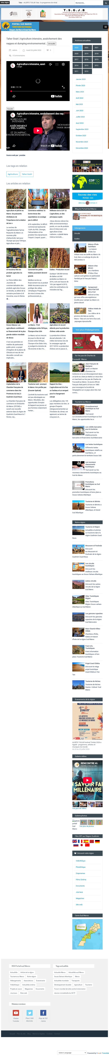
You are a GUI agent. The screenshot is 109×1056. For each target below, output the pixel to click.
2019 (86, 54)
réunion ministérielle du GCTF (64, 993)
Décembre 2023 (82, 148)
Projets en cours (16, 989)
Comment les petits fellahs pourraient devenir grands (37, 273)
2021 (96, 48)
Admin (14, 50)
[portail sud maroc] (18, 26)
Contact (57, 1034)
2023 (76, 48)
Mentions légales (39, 1034)
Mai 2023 (79, 104)
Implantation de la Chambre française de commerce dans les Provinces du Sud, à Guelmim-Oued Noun (14, 390)
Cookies (49, 1034)
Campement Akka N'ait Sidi (93, 288)
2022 (86, 48)
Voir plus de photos (86, 826)
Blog (29, 1034)
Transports (75, 981)
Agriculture (13, 174)
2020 (76, 54)
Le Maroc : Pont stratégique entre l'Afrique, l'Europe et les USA (38, 328)
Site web (79, 905)
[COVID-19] (87, 200)
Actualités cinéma (28, 985)
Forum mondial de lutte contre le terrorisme (69, 989)
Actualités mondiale (61, 981)
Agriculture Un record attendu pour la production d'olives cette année (59, 328)
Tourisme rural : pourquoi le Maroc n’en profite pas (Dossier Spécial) (37, 387)
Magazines (80, 898)
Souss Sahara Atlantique (63, 976)
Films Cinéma (81, 880)
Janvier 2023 (80, 79)
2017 (76, 59)
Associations (28, 981)
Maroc (77, 976)
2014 (76, 65)
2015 (96, 59)
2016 (86, 59)
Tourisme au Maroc (17, 976)
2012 (96, 65)
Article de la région (27, 972)
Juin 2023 (79, 111)
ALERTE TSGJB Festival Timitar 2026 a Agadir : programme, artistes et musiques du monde (86, 744)
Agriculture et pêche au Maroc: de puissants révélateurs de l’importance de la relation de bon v (16, 216)
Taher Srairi (27, 174)
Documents (80, 886)
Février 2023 (80, 86)
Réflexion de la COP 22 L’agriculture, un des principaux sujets (58, 213)
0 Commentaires (19, 56)
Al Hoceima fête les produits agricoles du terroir (14, 273)
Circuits (77, 233)
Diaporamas (80, 873)
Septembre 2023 (82, 129)
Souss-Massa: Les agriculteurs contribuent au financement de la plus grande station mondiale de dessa (16, 331)
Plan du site (21, 1034)
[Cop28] (87, 182)
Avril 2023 (79, 98)
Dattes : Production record (59, 270)
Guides (77, 239)
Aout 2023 (79, 123)
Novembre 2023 (82, 142)
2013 (86, 65)
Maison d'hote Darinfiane (93, 245)
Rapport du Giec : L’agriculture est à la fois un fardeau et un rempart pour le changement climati (59, 390)
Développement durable (62, 985)
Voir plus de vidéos (79, 808)
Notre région (31, 976)
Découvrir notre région (85, 853)
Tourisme (88, 985)
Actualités (13, 972)
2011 (76, 71)
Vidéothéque (80, 861)
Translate (105, 1053)
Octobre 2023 (81, 136)
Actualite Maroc (60, 972)
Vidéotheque (14, 985)
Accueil (12, 1034)
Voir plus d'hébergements (87, 329)
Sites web (23, 993)
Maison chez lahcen (93, 267)
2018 (96, 54)
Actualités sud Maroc (76, 972)
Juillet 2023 (80, 117)
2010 (86, 71)
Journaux (79, 892)
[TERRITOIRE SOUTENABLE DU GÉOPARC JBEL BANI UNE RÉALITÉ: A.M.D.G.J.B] (87, 166)
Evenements (40, 981)
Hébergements (79, 228)
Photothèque (80, 867)
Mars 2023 (80, 92)
